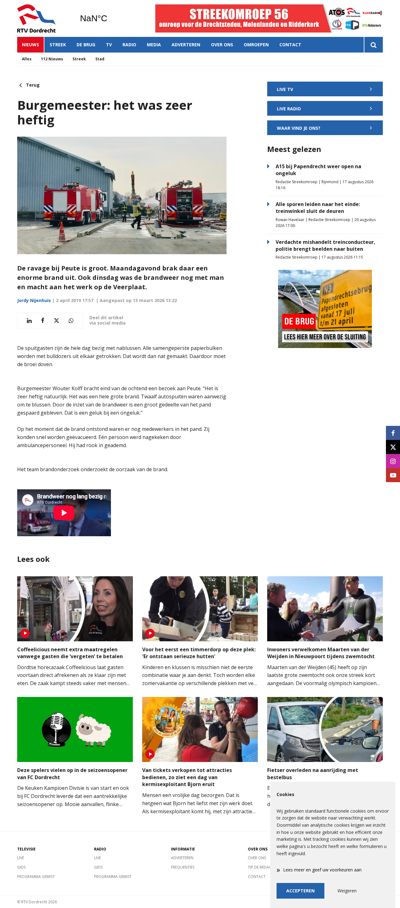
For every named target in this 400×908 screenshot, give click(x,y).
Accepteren (300, 891)
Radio (129, 45)
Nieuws (30, 45)
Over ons (222, 45)
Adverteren (186, 45)
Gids (21, 867)
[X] (393, 447)
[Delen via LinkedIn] (29, 320)
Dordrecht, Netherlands (109, 18)
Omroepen (256, 45)
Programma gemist (36, 876)
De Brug (86, 45)
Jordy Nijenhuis (34, 300)
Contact (290, 45)
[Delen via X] (56, 320)
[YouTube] (393, 475)
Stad (99, 59)
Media (154, 45)
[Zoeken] (373, 45)
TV (109, 45)
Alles (27, 59)
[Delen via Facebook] (42, 320)
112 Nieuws (52, 59)
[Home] (43, 18)
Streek (58, 45)
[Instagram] (393, 461)
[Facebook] (393, 433)
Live (20, 857)
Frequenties (182, 867)
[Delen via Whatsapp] (71, 320)
